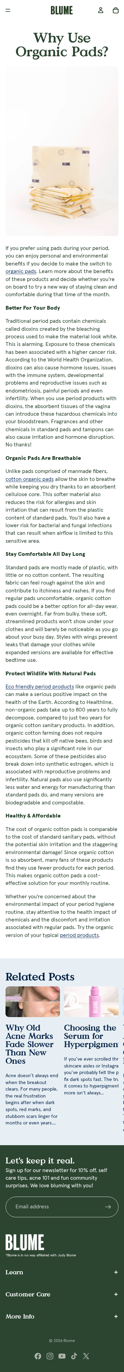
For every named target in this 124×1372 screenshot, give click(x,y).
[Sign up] (108, 1207)
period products (79, 935)
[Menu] (8, 10)
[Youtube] (62, 1356)
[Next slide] (110, 1059)
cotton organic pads (30, 479)
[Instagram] (50, 1356)
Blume (69, 1341)
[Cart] (115, 10)
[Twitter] (86, 1356)
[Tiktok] (74, 1356)
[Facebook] (38, 1356)
